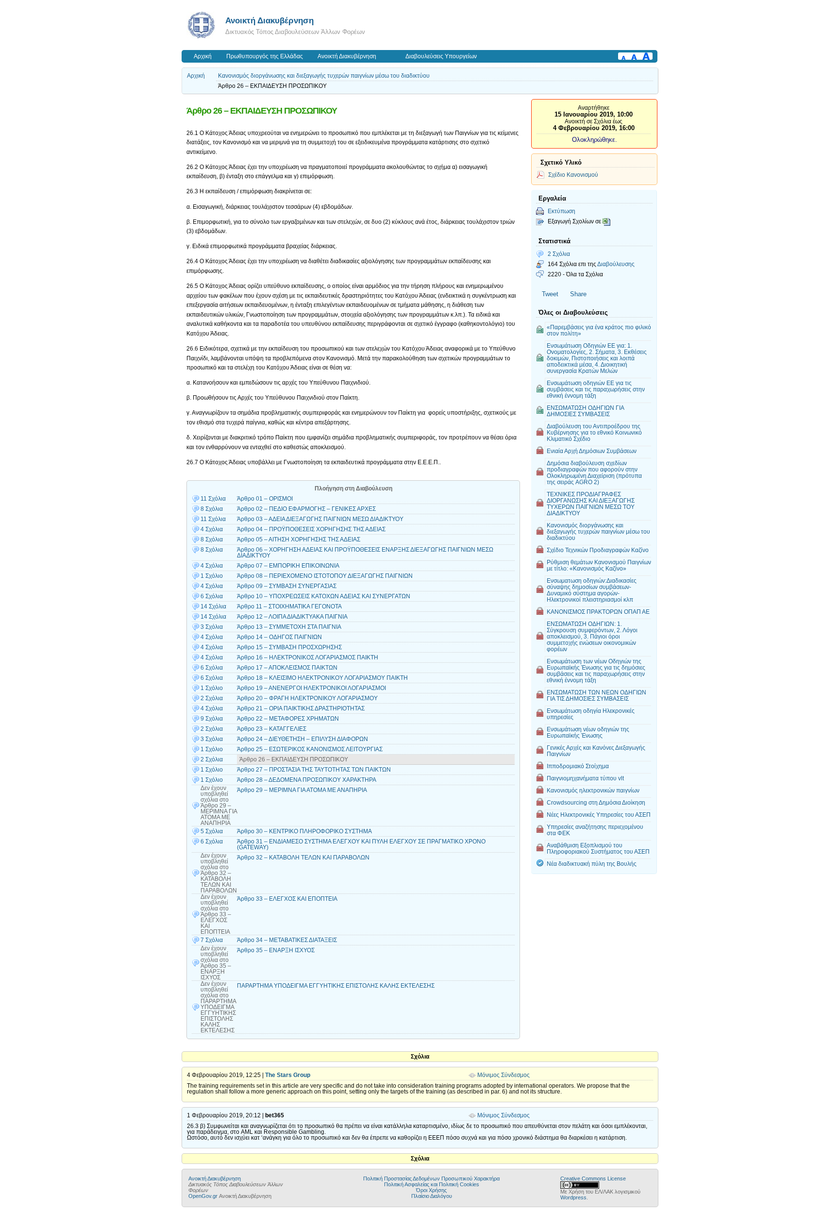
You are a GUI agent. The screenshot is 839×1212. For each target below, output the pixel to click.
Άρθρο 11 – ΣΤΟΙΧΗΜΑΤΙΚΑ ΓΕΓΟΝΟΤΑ (289, 606)
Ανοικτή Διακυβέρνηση (269, 20)
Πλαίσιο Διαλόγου (431, 1196)
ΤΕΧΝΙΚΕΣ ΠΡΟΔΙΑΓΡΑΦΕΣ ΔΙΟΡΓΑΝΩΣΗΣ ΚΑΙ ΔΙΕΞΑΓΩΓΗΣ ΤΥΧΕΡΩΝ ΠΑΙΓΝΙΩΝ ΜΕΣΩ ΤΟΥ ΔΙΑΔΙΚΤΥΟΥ (591, 503)
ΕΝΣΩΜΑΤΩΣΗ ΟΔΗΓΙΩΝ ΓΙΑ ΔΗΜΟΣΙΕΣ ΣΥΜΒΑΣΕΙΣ (585, 410)
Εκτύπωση (561, 211)
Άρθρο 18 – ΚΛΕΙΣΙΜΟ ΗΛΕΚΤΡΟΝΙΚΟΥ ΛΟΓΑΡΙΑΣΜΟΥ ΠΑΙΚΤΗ (322, 678)
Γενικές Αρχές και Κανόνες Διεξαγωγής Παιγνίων (596, 750)
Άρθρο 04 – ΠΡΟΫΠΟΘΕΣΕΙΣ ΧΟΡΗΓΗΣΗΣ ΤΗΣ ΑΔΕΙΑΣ (311, 529)
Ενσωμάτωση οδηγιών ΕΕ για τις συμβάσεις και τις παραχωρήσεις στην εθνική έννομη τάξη (596, 389)
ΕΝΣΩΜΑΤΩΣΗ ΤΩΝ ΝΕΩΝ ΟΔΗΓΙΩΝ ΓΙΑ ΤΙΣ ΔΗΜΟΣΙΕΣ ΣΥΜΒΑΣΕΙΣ (596, 695)
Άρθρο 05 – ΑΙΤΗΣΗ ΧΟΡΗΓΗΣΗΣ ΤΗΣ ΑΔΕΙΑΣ (298, 539)
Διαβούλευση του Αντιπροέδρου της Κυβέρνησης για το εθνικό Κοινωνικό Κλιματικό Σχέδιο (594, 432)
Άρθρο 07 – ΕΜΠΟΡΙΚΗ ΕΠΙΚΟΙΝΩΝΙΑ (288, 566)
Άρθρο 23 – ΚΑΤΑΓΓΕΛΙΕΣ (271, 729)
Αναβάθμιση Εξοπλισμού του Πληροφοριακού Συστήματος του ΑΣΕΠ (598, 848)
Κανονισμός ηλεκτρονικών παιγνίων (593, 790)
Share (578, 294)
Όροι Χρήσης (431, 1190)
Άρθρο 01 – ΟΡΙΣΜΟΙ (265, 499)
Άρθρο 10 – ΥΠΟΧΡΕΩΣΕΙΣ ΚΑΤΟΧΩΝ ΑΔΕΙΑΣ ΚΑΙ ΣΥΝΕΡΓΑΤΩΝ (323, 596)
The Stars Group (287, 1075)
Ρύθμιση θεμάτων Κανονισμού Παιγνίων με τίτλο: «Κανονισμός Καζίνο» (599, 565)
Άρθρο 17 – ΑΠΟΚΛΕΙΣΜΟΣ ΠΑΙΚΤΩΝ (287, 668)
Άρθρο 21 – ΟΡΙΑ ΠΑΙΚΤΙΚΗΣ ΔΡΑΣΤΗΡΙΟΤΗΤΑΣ (301, 708)
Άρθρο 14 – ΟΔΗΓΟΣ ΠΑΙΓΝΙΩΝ (279, 637)
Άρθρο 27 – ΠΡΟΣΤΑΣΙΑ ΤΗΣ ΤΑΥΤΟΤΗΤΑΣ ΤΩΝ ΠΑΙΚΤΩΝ (314, 770)
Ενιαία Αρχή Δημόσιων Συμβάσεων (592, 451)
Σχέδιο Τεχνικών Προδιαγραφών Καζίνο (598, 550)
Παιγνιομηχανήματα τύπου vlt (585, 778)
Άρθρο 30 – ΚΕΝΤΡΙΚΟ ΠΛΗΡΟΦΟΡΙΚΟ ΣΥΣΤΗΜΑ (304, 831)
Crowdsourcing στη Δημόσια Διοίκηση (596, 802)
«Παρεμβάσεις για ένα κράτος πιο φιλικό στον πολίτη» (599, 330)
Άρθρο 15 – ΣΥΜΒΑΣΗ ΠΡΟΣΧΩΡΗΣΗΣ (289, 647)
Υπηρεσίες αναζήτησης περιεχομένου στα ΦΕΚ (595, 830)
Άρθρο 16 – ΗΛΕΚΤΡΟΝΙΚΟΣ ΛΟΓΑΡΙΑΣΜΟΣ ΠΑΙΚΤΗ (307, 657)
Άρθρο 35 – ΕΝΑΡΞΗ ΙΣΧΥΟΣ (276, 950)
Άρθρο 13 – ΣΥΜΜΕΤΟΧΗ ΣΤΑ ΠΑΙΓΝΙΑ (289, 627)
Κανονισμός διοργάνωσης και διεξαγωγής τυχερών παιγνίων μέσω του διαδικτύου (324, 76)
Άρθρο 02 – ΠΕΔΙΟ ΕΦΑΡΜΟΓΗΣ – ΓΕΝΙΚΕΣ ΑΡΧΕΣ (306, 509)
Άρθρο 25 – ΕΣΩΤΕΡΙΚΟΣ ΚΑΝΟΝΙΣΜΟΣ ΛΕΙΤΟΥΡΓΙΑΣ (310, 749)
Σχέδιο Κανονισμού (573, 174)
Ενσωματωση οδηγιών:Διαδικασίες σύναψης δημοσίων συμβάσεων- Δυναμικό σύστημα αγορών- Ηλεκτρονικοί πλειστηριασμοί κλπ (592, 590)
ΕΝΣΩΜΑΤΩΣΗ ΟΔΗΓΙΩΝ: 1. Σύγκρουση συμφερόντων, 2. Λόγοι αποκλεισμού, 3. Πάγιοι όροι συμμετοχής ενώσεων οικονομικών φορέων (592, 636)
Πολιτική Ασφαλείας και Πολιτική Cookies (431, 1184)
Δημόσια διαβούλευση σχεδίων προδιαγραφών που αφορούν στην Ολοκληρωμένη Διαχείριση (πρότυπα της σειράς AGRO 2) (594, 472)
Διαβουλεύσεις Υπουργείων (441, 56)
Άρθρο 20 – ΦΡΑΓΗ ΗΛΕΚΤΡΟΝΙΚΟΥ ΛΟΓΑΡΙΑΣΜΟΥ (307, 698)
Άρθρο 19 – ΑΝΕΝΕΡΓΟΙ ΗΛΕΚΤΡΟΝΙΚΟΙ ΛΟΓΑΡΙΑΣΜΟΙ (311, 688)
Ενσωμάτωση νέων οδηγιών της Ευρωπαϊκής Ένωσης (588, 732)
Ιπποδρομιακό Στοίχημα (578, 766)
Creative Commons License (593, 1178)
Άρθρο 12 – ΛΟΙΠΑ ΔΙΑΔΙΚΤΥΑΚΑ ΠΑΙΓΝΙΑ (292, 617)
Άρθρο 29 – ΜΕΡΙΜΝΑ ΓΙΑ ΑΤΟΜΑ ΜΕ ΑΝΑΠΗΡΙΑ (302, 790)
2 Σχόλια (559, 254)
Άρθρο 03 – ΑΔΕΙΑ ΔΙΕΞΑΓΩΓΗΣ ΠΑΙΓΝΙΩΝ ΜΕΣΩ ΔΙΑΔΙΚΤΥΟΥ (320, 519)
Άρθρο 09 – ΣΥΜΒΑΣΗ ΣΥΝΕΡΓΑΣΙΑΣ (286, 586)
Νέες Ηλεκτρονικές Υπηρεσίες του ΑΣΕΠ (599, 814)
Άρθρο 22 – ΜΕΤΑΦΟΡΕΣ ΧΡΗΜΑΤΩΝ (288, 719)
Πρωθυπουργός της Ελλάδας (264, 56)
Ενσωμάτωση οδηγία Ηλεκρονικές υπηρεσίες (591, 713)
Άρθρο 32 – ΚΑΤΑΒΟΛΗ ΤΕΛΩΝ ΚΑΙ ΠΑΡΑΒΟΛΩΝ (303, 857)
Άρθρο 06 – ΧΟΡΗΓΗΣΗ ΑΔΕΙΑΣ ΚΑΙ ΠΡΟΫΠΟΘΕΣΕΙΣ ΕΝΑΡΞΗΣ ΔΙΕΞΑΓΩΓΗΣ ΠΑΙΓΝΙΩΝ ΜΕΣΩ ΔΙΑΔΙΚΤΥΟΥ (365, 552)
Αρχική (203, 56)
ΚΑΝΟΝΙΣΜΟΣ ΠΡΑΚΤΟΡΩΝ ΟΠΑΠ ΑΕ (598, 611)
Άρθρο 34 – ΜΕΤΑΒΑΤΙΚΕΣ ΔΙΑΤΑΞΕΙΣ (287, 940)
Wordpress (573, 1197)
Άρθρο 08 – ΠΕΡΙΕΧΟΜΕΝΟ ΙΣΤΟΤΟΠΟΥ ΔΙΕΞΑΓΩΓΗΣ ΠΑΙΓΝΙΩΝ (325, 576)
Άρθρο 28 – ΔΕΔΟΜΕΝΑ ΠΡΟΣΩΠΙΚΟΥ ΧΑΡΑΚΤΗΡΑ (306, 780)
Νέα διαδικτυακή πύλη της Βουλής (592, 863)
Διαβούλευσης (616, 264)
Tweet (550, 294)
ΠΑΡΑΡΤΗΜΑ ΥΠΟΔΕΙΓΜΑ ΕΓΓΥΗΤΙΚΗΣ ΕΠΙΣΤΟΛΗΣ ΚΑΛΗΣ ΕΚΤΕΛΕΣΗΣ (336, 986)
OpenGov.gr (203, 1196)
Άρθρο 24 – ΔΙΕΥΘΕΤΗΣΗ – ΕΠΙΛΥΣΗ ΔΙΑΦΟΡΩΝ (302, 739)
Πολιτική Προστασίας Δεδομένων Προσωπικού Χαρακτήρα (431, 1178)
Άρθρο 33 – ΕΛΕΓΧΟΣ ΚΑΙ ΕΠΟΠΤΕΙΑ (287, 899)
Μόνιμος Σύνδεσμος (503, 1075)
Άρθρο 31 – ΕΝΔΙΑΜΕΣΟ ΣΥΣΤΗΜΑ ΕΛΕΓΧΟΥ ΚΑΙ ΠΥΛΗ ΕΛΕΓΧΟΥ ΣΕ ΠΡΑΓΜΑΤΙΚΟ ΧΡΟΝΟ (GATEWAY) (361, 844)
